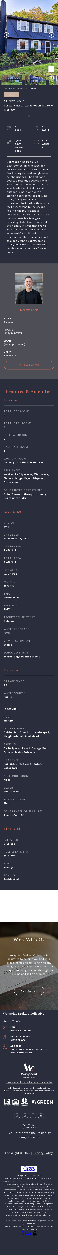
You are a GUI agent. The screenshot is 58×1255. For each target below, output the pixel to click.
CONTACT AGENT (29, 365)
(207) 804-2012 (17, 1039)
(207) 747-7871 (13, 333)
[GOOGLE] (41, 1116)
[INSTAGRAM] (25, 1116)
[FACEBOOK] (17, 1116)
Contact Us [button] (29, 990)
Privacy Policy (43, 1153)
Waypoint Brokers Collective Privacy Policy (29, 1082)
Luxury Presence (29, 1137)
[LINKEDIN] (33, 1116)
